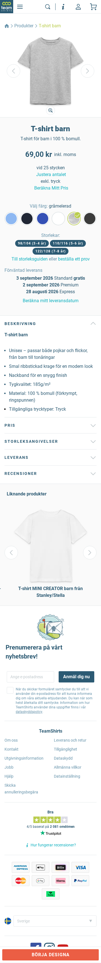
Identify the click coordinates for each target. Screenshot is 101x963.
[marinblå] (27, 218)
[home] (6, 26)
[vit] (58, 218)
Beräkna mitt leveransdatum (51, 300)
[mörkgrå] (90, 218)
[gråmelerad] (74, 218)
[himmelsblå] (11, 218)
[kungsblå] (42, 218)
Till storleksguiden (30, 259)
